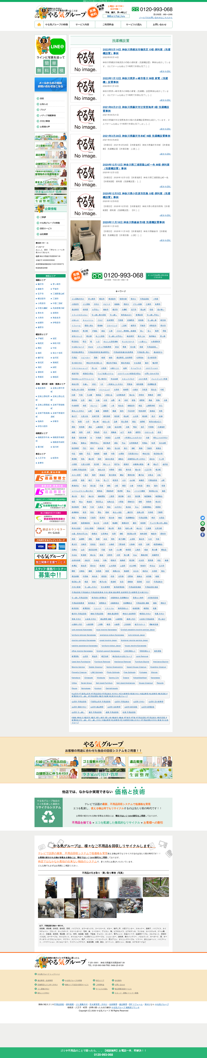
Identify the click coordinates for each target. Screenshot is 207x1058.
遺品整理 (75, 309)
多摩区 (74, 565)
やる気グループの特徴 (56, 24)
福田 (73, 501)
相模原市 (131, 405)
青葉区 (158, 448)
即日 (84, 341)
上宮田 (132, 539)
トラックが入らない (80, 314)
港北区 (128, 507)
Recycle (160, 683)
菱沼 (134, 523)
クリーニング (104, 389)
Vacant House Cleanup (136, 667)
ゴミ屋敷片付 (82, 1004)
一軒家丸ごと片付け (115, 384)
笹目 (92, 512)
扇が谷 (74, 496)
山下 (122, 432)
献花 (108, 624)
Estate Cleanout (96, 667)
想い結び (161, 619)
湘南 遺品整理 (113, 613)
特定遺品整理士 (78, 352)
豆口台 (136, 571)
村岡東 (81, 427)
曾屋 (107, 571)
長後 (73, 437)
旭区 (90, 400)
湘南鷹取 (101, 496)
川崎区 (81, 571)
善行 (125, 448)
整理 (124, 485)
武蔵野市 (155, 555)
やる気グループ (78, 346)
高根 (141, 448)
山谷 (82, 549)
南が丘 (139, 528)
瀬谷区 (41, 371)
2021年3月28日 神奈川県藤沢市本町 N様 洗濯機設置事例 (136, 136)
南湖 (129, 432)
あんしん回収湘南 (111, 341)
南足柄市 (130, 336)
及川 (153, 416)
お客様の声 (45, 126)
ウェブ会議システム (105, 373)
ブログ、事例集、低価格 (126, 330)
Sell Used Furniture (104, 683)
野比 (99, 512)
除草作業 (123, 298)
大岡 (118, 555)
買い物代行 (102, 378)
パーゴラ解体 (139, 491)
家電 (80, 421)
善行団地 (112, 475)
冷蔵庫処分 (114, 603)
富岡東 (150, 560)
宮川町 (96, 464)
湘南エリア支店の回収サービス (77, 984)
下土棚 (89, 394)
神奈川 (163, 603)
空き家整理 (105, 587)
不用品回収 (144, 298)
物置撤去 (159, 496)
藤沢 (147, 362)
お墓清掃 (90, 624)
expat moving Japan (108, 640)
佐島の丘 (110, 501)
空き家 (133, 346)
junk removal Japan (136, 635)
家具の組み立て (155, 421)
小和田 (74, 464)
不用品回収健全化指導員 (123, 352)
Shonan (154, 672)
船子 (90, 480)
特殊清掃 (142, 410)
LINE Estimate (97, 672)
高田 (119, 528)
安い (142, 330)
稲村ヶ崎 (129, 528)
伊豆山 (152, 565)
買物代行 (131, 501)
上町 (163, 480)
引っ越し (113, 314)
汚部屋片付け (133, 453)
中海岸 (98, 437)
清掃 (159, 394)
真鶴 (95, 357)
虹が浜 (96, 523)
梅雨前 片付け (145, 613)
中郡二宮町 (58, 303)
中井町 (150, 512)
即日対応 (75, 341)
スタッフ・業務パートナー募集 (126, 993)
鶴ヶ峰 (96, 421)
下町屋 (144, 389)
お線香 (117, 624)
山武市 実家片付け (79, 707)
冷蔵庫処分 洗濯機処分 (120, 597)
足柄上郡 (140, 512)
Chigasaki (88, 677)
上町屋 (74, 480)
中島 (105, 560)
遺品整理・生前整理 (45, 980)
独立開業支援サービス (123, 989)
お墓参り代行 (77, 624)
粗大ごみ (141, 336)
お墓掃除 (119, 619)
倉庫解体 (75, 512)
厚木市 (163, 325)
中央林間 (75, 405)
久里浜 (100, 507)
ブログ (100, 320)
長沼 (86, 475)
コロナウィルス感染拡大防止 (129, 373)
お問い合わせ (159, 24)
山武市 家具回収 (131, 707)
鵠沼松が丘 (153, 491)
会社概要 (44, 234)
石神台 (74, 549)
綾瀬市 (41, 322)
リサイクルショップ (80, 368)
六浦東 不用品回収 (79, 469)
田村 (99, 459)
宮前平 (102, 544)
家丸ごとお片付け (160, 437)
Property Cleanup (79, 672)
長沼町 (132, 560)
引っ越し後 (152, 320)
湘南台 (121, 459)
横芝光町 (105, 656)
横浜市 (102, 298)
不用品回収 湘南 (142, 603)
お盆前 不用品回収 (146, 619)
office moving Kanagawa (82, 651)
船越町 (115, 523)
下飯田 (149, 448)
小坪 (87, 421)
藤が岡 (91, 459)
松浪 (153, 443)
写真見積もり (145, 651)
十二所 (161, 459)
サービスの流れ (134, 24)
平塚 (101, 485)
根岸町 (120, 491)
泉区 (90, 427)
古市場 (121, 576)
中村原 (140, 485)
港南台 (139, 576)
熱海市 (143, 565)
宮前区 (93, 544)
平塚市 (142, 325)
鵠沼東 (137, 496)
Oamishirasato (112, 688)
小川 (124, 480)
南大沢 (158, 501)
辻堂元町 (158, 528)
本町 (84, 405)
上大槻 (117, 437)
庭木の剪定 (109, 459)
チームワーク (136, 368)
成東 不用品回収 (112, 712)
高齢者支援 (153, 624)
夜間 (157, 330)
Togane (126, 677)
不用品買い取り (143, 352)
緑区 (116, 443)
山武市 (85, 656)
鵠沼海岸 (106, 443)
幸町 (161, 410)
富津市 (102, 517)
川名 (159, 475)
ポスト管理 (76, 475)
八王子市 (148, 469)
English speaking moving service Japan (138, 629)
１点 (98, 341)
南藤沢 (141, 480)
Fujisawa (143, 672)
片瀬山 (74, 443)
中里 (81, 394)
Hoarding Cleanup (158, 667)
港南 (101, 555)
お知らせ (75, 320)
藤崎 (90, 571)
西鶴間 (106, 410)
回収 (151, 309)
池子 (142, 427)
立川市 (161, 565)
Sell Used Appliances (125, 683)
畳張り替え (89, 325)
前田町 (143, 523)
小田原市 (75, 304)
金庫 (125, 368)
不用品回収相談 (135, 587)
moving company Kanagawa (84, 640)
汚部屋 (120, 320)
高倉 (150, 400)
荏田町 (139, 581)
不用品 (74, 357)
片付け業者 (76, 587)
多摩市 (157, 304)
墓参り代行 (131, 619)
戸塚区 (94, 330)
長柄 (107, 512)
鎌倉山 (83, 443)
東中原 (128, 469)
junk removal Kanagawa (82, 629)
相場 (103, 357)
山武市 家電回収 (147, 707)
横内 (109, 448)
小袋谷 (135, 389)
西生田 (83, 565)
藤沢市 (115, 309)
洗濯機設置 (151, 384)
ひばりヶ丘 (149, 432)
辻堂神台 (104, 533)
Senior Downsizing (114, 667)
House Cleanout (146, 683)
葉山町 (143, 309)
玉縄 (115, 421)
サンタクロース (128, 341)
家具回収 (75, 608)
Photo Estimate (113, 672)
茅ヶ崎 (162, 336)
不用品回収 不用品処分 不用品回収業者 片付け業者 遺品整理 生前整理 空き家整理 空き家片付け (110, 592)
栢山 (81, 501)
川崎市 (83, 544)
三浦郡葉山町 (58, 293)
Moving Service (78, 667)
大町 (88, 432)
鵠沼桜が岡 (158, 453)
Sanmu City (114, 677)
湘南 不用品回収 (97, 613)
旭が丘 (132, 394)
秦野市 (133, 325)
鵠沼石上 (99, 501)
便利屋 (85, 309)
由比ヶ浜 (106, 421)
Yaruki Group (86, 683)
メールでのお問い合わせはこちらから (155, 17)
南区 (140, 405)
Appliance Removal (122, 661)
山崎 (90, 410)
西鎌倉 (113, 432)
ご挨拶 (43, 217)
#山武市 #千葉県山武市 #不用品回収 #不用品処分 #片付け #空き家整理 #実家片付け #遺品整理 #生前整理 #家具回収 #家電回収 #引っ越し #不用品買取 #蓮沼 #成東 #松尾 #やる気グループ (120, 694)
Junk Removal (142, 656)
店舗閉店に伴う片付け (136, 459)
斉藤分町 (101, 528)
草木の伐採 (76, 528)
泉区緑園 (75, 576)
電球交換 (131, 475)
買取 (90, 539)
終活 (117, 346)
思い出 (94, 368)
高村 (94, 475)
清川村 (56, 446)
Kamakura (76, 677)
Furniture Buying (142, 661)
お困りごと (114, 368)
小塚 (131, 485)
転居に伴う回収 (78, 389)
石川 (105, 432)
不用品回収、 (152, 346)
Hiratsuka (101, 677)
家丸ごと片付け (78, 410)
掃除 (73, 427)
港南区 (152, 410)
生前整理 (110, 320)
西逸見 (102, 475)
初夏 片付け (159, 613)
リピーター (85, 357)
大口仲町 (132, 565)
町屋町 (83, 555)
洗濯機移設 (130, 517)
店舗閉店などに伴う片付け (47, 984)
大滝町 (154, 571)
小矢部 (106, 523)
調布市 (163, 533)
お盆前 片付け (90, 619)
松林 (110, 549)
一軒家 (155, 298)
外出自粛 (114, 378)
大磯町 (124, 309)
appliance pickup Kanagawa (112, 635)
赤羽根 (149, 576)
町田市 (115, 480)
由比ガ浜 (101, 469)
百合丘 (74, 555)
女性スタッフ (77, 336)
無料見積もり (123, 608)
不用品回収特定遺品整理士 (99, 352)
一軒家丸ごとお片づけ (133, 437)
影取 (133, 400)
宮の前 (117, 448)
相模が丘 (116, 571)
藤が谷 (138, 469)
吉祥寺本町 (76, 560)
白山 (135, 555)
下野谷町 (121, 544)
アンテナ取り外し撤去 (159, 523)
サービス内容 (82, 24)
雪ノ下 (106, 480)
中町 (162, 389)
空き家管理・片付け (98, 1004)
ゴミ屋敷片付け (78, 298)
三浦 (110, 330)
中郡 (113, 453)
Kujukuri (98, 688)
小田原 (103, 368)
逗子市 (133, 309)
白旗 (73, 394)
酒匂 (148, 485)
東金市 (94, 656)
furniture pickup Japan (111, 645)
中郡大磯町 (43, 308)
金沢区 (165, 464)
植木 (92, 448)
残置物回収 (85, 523)
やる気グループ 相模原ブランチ (125, 1007)
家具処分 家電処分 (99, 597)
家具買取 (157, 651)
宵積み (145, 443)
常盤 (163, 485)
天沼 (148, 581)
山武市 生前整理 (114, 707)
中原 (157, 539)
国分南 (111, 517)
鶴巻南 (74, 400)
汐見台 (150, 475)
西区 (134, 421)
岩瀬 (161, 416)
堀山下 (156, 464)
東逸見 (97, 432)
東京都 (89, 336)
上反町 (122, 565)
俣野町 (142, 400)
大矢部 (141, 560)
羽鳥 (82, 459)
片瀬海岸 (161, 427)
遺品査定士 (158, 352)
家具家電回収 (119, 587)
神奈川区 (146, 453)
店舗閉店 (130, 320)
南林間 (126, 389)
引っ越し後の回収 (99, 314)
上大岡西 (112, 565)
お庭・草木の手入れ (80, 533)
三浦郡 (104, 405)
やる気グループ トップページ (48, 974)
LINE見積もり (130, 651)
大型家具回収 (153, 597)
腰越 (114, 410)
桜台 (163, 571)
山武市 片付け (139, 701)
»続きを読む (165, 71)
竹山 (123, 443)
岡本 (113, 539)
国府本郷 (82, 437)
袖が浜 (91, 496)
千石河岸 (131, 410)
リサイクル (109, 608)
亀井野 (155, 362)
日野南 (130, 576)
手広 (88, 453)
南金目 (89, 501)
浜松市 (87, 560)
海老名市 (75, 330)
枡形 (112, 576)
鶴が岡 (111, 528)
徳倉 (146, 549)
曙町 (73, 571)
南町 (121, 533)
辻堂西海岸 (133, 443)
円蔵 (103, 549)
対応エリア (100, 980)
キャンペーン (88, 320)
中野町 (111, 469)
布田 (73, 539)
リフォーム (76, 325)
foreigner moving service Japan (134, 640)
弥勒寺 (149, 501)
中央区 (96, 560)
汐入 (161, 405)
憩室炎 (129, 384)
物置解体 (148, 496)
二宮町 (124, 325)
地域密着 (136, 608)
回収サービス (46, 228)
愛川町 (41, 446)
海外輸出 (152, 336)
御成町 (126, 571)
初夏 (154, 608)
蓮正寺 (141, 539)
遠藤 (97, 410)
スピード (106, 304)
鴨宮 (135, 427)
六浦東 (148, 528)
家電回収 (86, 608)
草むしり (106, 464)
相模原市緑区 (58, 442)
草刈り (133, 298)
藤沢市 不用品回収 (79, 613)
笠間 (114, 533)
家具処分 (91, 603)
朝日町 (117, 416)
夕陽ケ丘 (109, 394)
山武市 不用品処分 (122, 701)
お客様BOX (155, 341)
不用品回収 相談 (151, 587)
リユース (97, 608)
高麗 (98, 539)
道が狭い (160, 309)
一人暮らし (142, 341)
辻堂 (82, 400)
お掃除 (121, 453)
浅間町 (142, 421)
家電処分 (102, 603)
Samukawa (86, 688)
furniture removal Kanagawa (84, 635)
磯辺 (121, 475)
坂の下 (74, 416)
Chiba (74, 683)
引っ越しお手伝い (116, 336)
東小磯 (154, 549)
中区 (73, 453)
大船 (127, 427)
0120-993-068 (103, 1054)
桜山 (128, 491)
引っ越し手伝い (153, 314)
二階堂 (111, 496)
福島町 (122, 560)
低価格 (117, 304)
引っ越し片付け (91, 587)
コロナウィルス (151, 368)
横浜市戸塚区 (111, 362)
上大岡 (135, 416)
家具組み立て (126, 314)
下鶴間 (160, 512)
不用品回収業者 (78, 603)
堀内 (156, 485)
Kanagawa (155, 677)
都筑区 (99, 491)
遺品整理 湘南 (106, 619)
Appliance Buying (160, 661)
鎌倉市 (106, 309)
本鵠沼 (108, 437)
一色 (112, 405)
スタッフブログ (128, 378)
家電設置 (139, 314)
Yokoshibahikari (140, 677)
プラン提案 (137, 304)
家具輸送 (82, 517)
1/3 (101, 384)
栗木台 (93, 565)
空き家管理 (152, 357)
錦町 (109, 485)
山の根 (132, 480)
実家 (141, 346)
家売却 (163, 320)
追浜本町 (118, 427)
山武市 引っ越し (78, 712)
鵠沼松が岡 (131, 533)
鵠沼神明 (75, 448)
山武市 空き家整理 (156, 701)
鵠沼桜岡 (75, 507)
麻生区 (164, 549)
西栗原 (158, 507)
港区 (73, 517)
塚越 (166, 560)
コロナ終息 (142, 378)
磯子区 (141, 475)
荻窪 (84, 512)
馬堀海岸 (110, 491)
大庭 (98, 400)
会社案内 (118, 980)
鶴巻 (84, 507)
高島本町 (144, 555)
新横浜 (94, 533)
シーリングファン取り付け (82, 491)
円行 (84, 448)
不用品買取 (143, 517)
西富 (82, 480)
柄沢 (153, 517)
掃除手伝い (94, 443)
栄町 (140, 501)
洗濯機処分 (127, 603)
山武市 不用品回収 (79, 701)
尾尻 (120, 469)
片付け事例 (89, 528)
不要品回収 (152, 480)
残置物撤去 (158, 544)
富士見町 (124, 421)
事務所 (150, 394)
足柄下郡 (95, 416)
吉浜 (105, 539)
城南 (81, 453)
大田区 (161, 517)
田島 (158, 400)
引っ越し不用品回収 (80, 597)
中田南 (85, 576)
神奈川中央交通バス (94, 362)
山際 (113, 400)
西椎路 (130, 581)
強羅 (105, 453)
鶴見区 (98, 394)
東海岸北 (75, 485)
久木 (150, 539)
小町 (116, 485)
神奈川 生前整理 (129, 613)
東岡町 (74, 459)
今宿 (105, 400)
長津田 (102, 565)
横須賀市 (112, 298)
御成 (120, 517)
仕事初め (140, 357)
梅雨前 (146, 608)
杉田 (140, 544)
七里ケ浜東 (85, 464)
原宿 (159, 432)
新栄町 (113, 581)
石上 (137, 507)
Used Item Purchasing (81, 661)
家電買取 (75, 656)
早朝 (164, 330)
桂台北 (121, 405)
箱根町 (97, 453)
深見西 (98, 571)
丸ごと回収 (100, 336)
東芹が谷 (103, 581)
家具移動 (91, 389)
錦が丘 (93, 555)
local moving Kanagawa (106, 629)
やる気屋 (137, 362)
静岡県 (128, 549)
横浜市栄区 (125, 362)
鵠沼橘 (121, 496)
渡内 (121, 410)
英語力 (126, 304)
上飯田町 (99, 427)
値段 (110, 357)
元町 (148, 544)
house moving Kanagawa (135, 645)
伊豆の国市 (43, 426)
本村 (126, 400)
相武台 (145, 571)
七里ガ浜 (84, 416)
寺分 (84, 485)
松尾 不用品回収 (129, 712)
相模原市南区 (58, 437)
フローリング (112, 325)
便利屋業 (139, 384)
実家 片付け (76, 619)
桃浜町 (145, 416)
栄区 (103, 330)
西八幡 (126, 555)
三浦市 (148, 304)
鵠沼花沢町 (93, 549)
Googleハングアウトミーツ (83, 378)
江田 (92, 469)
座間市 (138, 432)
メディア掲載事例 (104, 346)
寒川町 (85, 330)
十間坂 (121, 501)
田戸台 (117, 464)
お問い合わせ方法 (152, 373)
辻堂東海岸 (120, 394)
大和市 (116, 389)
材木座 (100, 448)
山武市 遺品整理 (97, 707)
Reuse (74, 688)
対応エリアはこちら (116, 16)
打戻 (92, 507)
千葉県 (93, 517)
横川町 (158, 469)
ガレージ (93, 405)
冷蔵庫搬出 (147, 507)
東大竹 (74, 544)
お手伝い (95, 309)
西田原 (104, 576)
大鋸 (147, 437)
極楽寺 (153, 533)
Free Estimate (129, 672)
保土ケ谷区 (58, 352)
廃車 (124, 346)
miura (90, 346)
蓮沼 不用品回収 (95, 712)
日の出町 (162, 443)
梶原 (86, 581)
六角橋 (132, 544)
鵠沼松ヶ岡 (76, 581)
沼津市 (110, 555)
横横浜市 (125, 523)
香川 (82, 496)
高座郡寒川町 (58, 308)
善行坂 (93, 485)
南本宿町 (143, 533)
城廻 (73, 432)
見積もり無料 (138, 597)
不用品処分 (158, 581)
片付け (96, 304)
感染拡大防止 (88, 373)
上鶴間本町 (150, 405)
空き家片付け (77, 362)
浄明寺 (141, 394)
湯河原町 (106, 416)
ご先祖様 (127, 624)
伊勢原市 (153, 325)
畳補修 (100, 325)
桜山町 (126, 416)
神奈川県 (75, 384)
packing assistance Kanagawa (85, 645)
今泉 (165, 400)
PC (73, 421)
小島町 (111, 544)
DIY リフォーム (136, 1004)
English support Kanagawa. (108, 651)
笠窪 (121, 581)
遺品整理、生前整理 (124, 357)
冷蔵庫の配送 (138, 464)
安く (149, 330)
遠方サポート (140, 624)
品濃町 (81, 539)
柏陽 (157, 576)
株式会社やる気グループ (122, 656)
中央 (98, 480)
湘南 (155, 603)
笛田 (81, 432)
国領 (94, 581)
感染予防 (75, 373)
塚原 (163, 491)
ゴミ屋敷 (86, 304)
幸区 (159, 560)
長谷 (109, 507)
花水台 (152, 459)
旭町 (133, 448)
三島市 (137, 549)
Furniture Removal (102, 661)
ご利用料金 (108, 24)
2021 (94, 384)
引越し (85, 384)
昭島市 (113, 560)
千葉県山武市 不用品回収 (100, 701)
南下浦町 (122, 539)
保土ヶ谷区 (117, 512)
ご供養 (100, 624)
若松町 (74, 523)
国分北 (153, 389)
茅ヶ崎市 (91, 298)
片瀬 (109, 427)
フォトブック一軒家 (159, 378)
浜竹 (129, 496)
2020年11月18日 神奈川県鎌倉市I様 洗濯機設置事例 (134, 222)
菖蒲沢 (126, 464)
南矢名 (94, 576)
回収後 (141, 320)
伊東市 (56, 421)
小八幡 (119, 549)
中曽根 (151, 427)
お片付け (118, 507)
